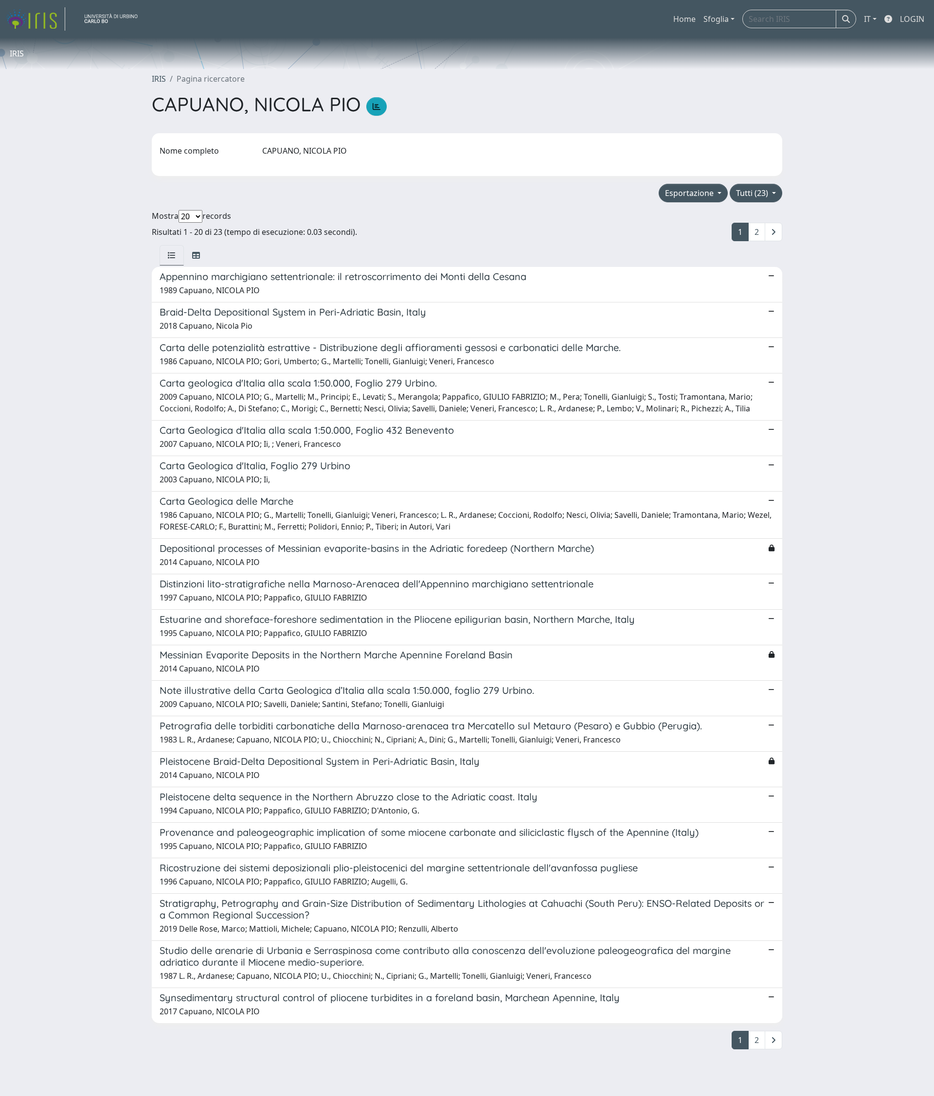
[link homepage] (35, 19)
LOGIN (912, 19)
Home (684, 19)
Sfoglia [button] (716, 19)
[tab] (172, 255)
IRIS (159, 78)
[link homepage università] (115, 19)
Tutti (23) (753, 193)
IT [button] (867, 19)
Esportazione (690, 193)
